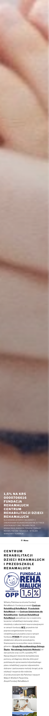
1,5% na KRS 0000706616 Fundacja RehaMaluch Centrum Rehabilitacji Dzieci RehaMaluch (23, 505)
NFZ (23, 627)
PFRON (15, 637)
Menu (25, 540)
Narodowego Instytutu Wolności (25, 649)
